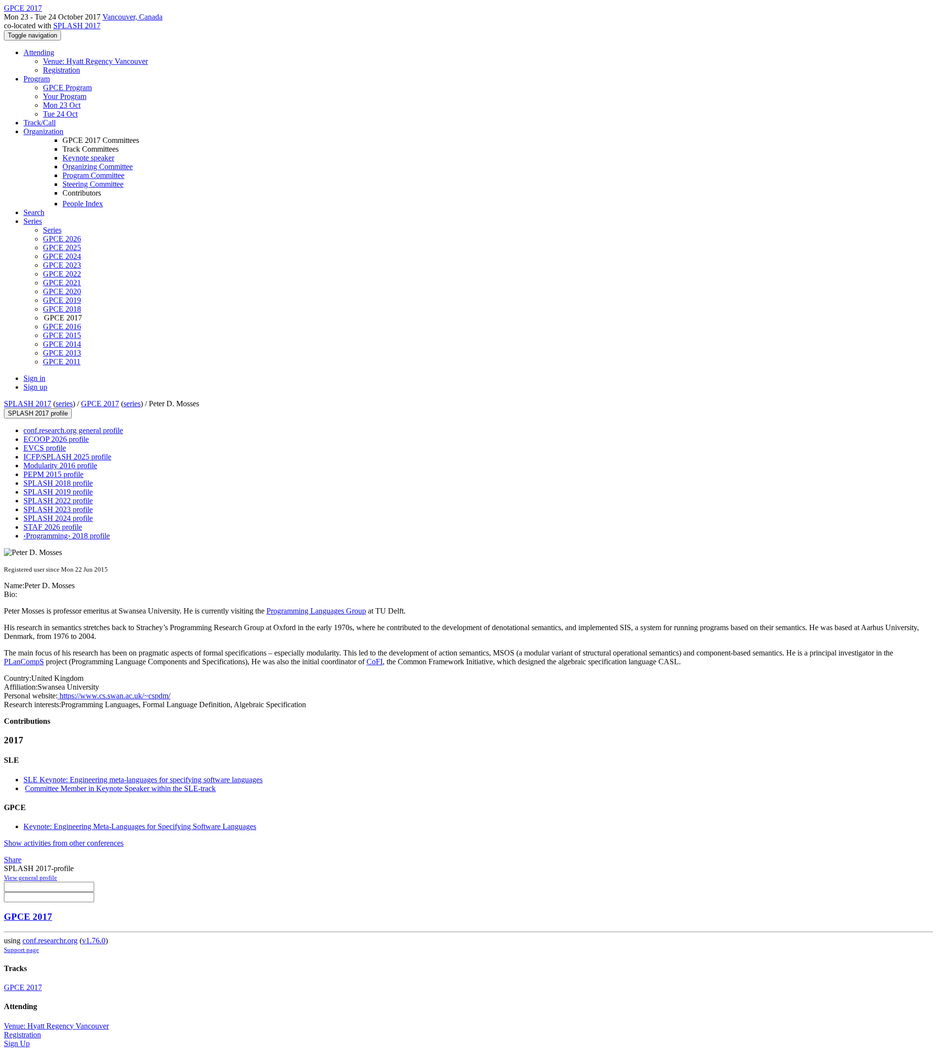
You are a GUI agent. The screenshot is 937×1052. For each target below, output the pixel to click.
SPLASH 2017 (77, 25)
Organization (43, 131)
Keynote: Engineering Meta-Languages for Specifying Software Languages (139, 826)
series (64, 403)
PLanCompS (24, 661)
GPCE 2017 (100, 403)
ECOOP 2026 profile (56, 439)
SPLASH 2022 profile (58, 500)
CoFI (375, 661)
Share (12, 859)
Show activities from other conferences (63, 843)
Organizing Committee (97, 166)
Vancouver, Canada (132, 17)
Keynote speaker (88, 158)
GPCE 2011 (62, 361)
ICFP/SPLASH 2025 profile (67, 457)
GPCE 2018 (62, 309)
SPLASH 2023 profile (58, 509)
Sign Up (17, 1043)
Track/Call (39, 123)
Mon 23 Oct (62, 105)
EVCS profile (44, 448)
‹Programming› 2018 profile (66, 536)
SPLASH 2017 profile (38, 413)
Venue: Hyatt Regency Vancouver (95, 61)
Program (36, 79)
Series (52, 230)
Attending (38, 52)
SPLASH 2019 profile (58, 492)
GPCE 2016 (62, 326)
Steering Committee (92, 184)
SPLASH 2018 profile (58, 483)
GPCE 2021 (62, 282)
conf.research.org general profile (73, 430)
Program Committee (93, 175)
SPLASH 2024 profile (58, 518)
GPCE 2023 (62, 265)
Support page (21, 949)
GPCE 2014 (62, 344)
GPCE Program (67, 87)
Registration (61, 70)
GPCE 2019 (62, 300)
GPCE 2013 (62, 353)
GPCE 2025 (62, 247)
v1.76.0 (93, 940)
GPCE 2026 (62, 239)
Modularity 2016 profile (60, 465)
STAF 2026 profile (52, 527)
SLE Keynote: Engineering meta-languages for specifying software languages (143, 779)
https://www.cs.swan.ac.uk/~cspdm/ (114, 696)
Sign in (34, 378)
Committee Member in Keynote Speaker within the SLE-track (120, 788)
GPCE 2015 (62, 335)
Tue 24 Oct (60, 114)
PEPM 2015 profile (53, 474)
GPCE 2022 (62, 274)
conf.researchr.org (50, 940)
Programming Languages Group (316, 611)
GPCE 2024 (62, 256)
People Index (82, 203)
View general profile (30, 877)
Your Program (64, 96)
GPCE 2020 (62, 291)
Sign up (35, 387)
